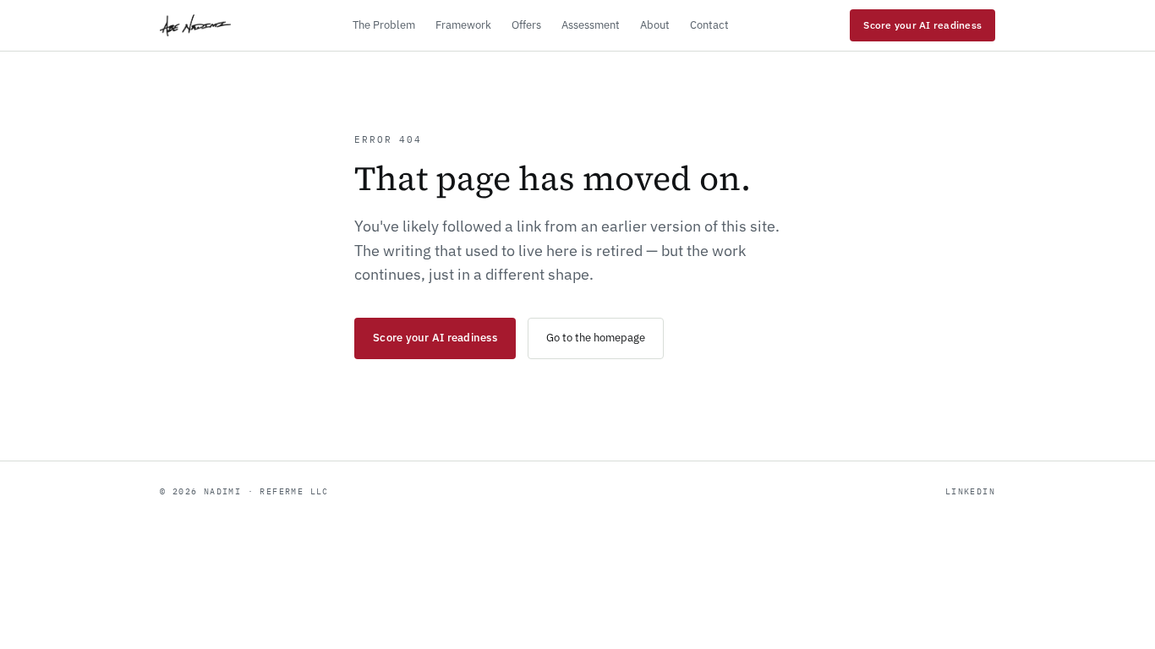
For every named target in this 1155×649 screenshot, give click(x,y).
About (655, 25)
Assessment (590, 25)
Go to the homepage (595, 337)
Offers (526, 25)
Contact (709, 25)
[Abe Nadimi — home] (195, 25)
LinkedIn (970, 491)
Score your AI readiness (922, 25)
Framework (463, 25)
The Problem (384, 25)
